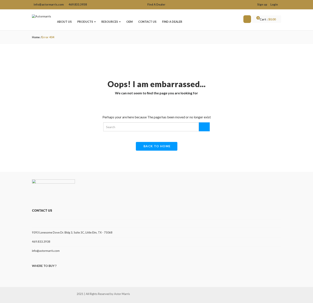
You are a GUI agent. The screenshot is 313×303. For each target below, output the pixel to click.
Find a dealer (172, 21)
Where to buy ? (44, 266)
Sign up (262, 4)
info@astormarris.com (46, 250)
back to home (157, 146)
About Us (64, 21)
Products (85, 21)
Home (36, 37)
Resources (110, 21)
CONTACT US (147, 21)
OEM (129, 21)
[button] (268, 19)
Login (274, 4)
